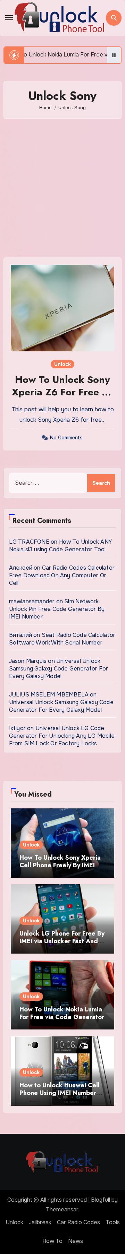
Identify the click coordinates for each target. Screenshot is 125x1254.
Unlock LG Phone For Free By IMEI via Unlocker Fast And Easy (62, 941)
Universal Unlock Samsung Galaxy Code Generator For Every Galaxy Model (58, 668)
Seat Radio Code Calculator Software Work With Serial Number (62, 638)
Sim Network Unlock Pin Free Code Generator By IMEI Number (57, 609)
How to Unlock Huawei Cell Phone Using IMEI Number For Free (59, 1093)
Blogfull (100, 1199)
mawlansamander (32, 601)
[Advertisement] (62, 188)
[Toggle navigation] (9, 18)
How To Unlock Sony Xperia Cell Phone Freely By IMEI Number (60, 865)
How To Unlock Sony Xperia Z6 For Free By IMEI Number (62, 392)
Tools (113, 1222)
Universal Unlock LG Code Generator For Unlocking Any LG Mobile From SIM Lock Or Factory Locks (62, 736)
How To (52, 1241)
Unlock (62, 364)
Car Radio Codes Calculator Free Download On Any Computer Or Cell (62, 575)
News (75, 1241)
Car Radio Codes (78, 1222)
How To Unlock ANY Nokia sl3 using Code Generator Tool (60, 545)
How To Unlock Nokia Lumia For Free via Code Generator (61, 1013)
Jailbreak (40, 1222)
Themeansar (62, 1209)
